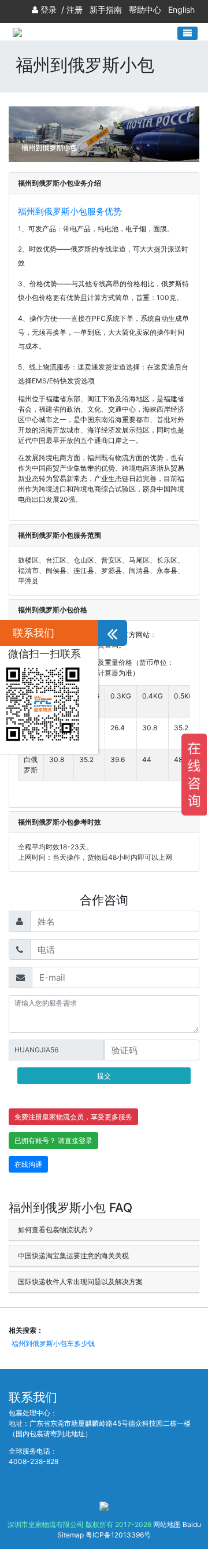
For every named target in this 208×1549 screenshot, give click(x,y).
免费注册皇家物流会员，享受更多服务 (73, 1116)
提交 (104, 1075)
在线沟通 (28, 1164)
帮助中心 (145, 9)
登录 (48, 9)
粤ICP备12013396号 (118, 1534)
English (181, 9)
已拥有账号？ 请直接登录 (53, 1140)
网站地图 (167, 1524)
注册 (74, 9)
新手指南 (106, 9)
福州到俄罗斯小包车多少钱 (53, 1343)
